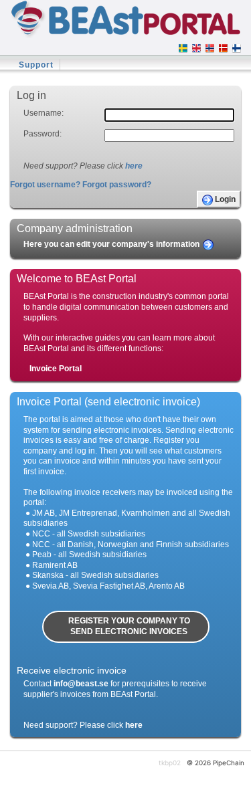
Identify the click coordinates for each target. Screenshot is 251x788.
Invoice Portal (55, 368)
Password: (42, 133)
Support (36, 65)
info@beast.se (81, 683)
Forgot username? (45, 184)
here (134, 166)
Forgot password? (116, 184)
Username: (43, 113)
